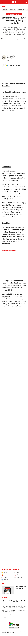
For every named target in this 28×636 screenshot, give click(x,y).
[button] (3, 65)
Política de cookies (6, 616)
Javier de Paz (11, 56)
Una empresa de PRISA (14, 624)
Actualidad (4, 9)
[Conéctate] (26, 2)
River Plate (6, 223)
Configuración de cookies (16, 616)
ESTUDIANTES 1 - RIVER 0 (14, 14)
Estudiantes (6, 166)
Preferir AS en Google (14, 65)
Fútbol (4, 6)
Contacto (4, 614)
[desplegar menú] (2, 2)
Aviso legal (9, 614)
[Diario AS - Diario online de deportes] (14, 2)
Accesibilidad (4, 618)
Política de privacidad (17, 614)
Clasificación (21, 9)
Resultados (12, 9)
